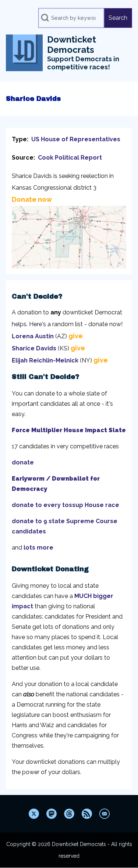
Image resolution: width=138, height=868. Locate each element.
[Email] (104, 813)
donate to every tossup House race (65, 505)
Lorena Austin (33, 336)
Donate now (32, 199)
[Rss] (86, 813)
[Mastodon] (51, 813)
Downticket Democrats (71, 44)
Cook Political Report (70, 157)
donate (23, 462)
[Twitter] (33, 813)
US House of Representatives (75, 139)
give (75, 336)
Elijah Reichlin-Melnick (45, 360)
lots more (38, 547)
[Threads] (69, 813)
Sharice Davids (34, 348)
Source (22, 157)
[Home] (24, 52)
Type (19, 139)
